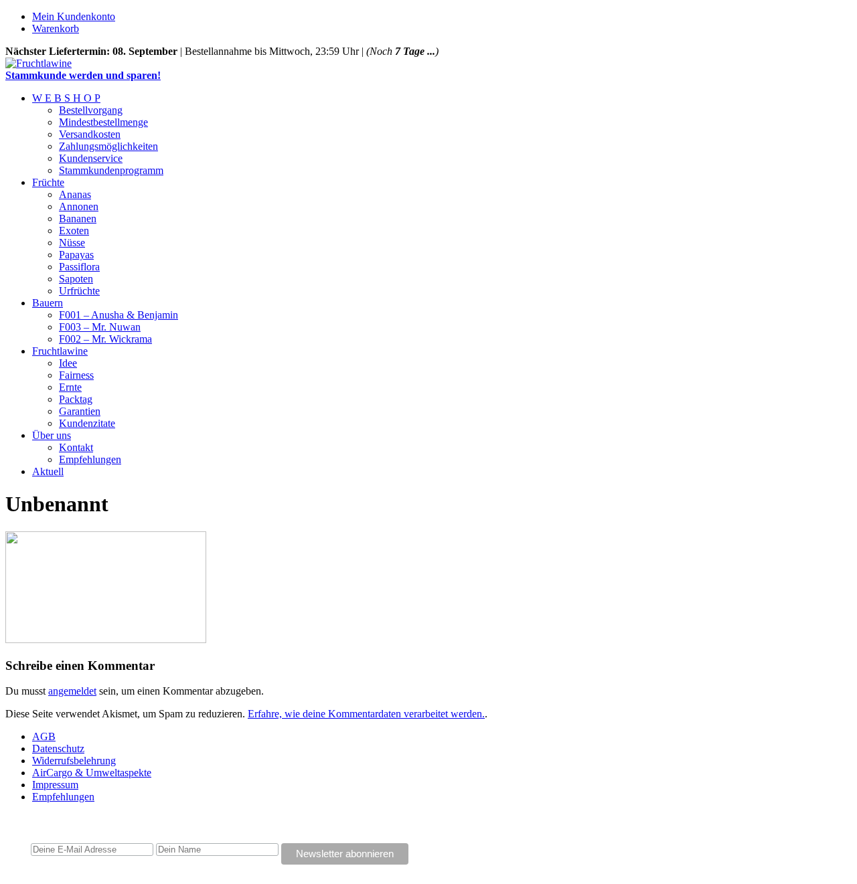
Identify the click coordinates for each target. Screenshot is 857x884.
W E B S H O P (66, 98)
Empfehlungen (90, 459)
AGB (44, 736)
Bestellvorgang (91, 110)
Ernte (70, 387)
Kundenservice (91, 158)
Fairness (76, 375)
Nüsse (72, 242)
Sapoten (76, 278)
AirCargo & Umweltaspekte (91, 772)
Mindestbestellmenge (103, 122)
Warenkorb (55, 28)
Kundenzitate (87, 423)
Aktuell (48, 471)
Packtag (75, 399)
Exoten (74, 230)
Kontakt (76, 447)
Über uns (51, 435)
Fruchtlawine (60, 351)
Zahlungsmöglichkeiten (108, 146)
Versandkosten (90, 134)
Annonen (78, 206)
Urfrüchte (79, 290)
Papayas (76, 254)
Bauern (47, 302)
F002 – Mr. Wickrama (105, 339)
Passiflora (79, 266)
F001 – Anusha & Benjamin (118, 315)
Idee (68, 363)
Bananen (77, 218)
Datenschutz (58, 748)
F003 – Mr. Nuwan (100, 327)
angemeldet (72, 691)
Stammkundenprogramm (111, 170)
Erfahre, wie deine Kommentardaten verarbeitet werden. (366, 713)
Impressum (55, 784)
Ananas (75, 194)
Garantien (79, 411)
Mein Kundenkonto (73, 16)
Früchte (48, 182)
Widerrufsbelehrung (74, 760)
